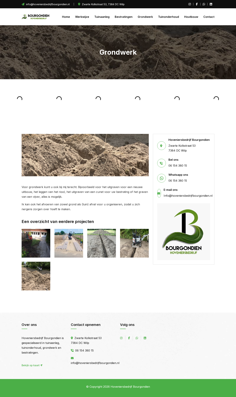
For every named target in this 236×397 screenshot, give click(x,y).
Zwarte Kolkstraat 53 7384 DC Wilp (189, 145)
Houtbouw (191, 17)
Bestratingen (124, 17)
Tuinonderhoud (168, 17)
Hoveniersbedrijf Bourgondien (130, 386)
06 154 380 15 (177, 162)
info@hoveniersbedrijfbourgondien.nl (95, 363)
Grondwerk (145, 17)
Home (66, 17)
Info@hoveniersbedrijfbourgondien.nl (188, 192)
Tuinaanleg (102, 17)
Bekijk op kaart (31, 365)
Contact (208, 17)
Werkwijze (82, 17)
